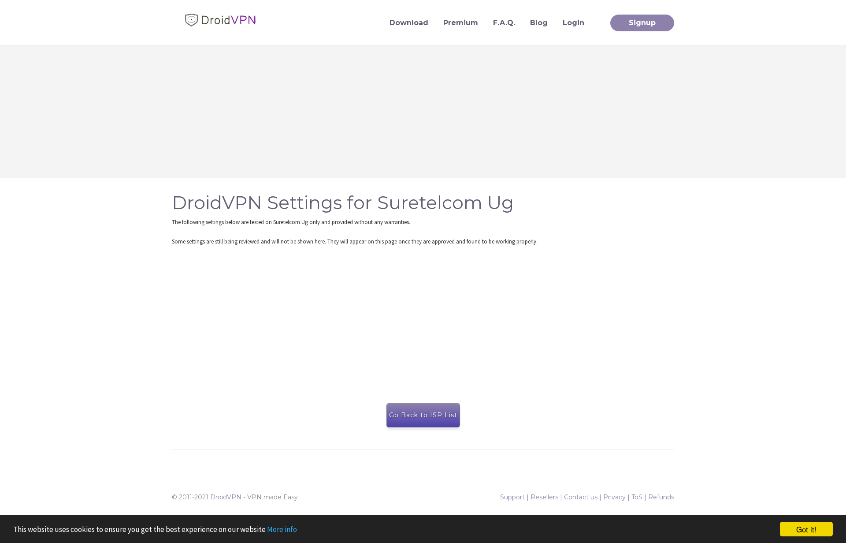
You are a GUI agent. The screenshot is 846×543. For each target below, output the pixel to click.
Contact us (580, 497)
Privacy (614, 497)
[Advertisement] (423, 111)
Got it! (806, 529)
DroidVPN (225, 497)
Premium (460, 23)
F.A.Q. (504, 23)
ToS (636, 497)
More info (282, 529)
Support (512, 497)
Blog (539, 23)
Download (409, 23)
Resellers (544, 497)
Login (573, 23)
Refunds (661, 497)
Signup (642, 23)
